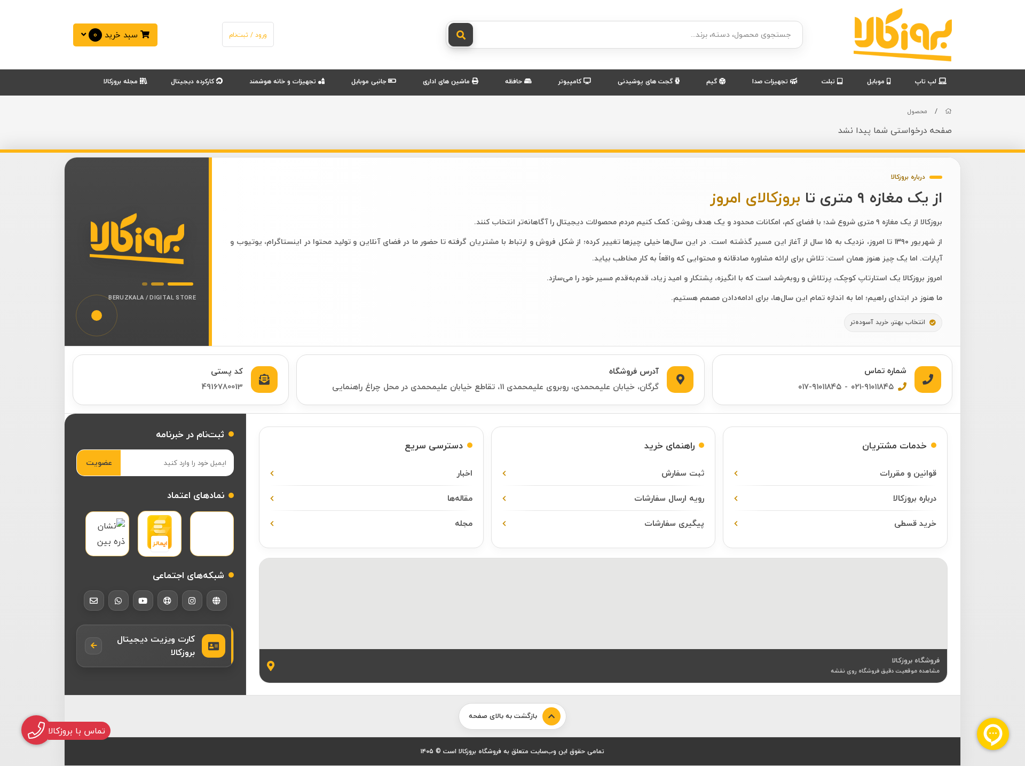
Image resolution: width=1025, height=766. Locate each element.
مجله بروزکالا (122, 81)
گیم (712, 81)
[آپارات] (167, 600)
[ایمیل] (94, 600)
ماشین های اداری (447, 81)
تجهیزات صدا (771, 81)
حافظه (514, 81)
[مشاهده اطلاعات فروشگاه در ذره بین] (107, 533)
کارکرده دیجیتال (193, 81)
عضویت (99, 462)
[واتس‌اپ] (118, 600)
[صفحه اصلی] (948, 111)
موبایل (877, 81)
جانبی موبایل (369, 81)
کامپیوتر (571, 81)
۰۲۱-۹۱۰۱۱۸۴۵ (872, 386)
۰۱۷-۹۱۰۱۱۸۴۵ (819, 386)
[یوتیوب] (143, 600)
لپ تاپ (927, 81)
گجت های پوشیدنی (646, 81)
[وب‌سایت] (217, 600)
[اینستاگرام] (192, 600)
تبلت (829, 81)
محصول (917, 111)
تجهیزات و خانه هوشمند (283, 81)
